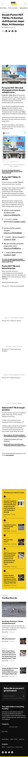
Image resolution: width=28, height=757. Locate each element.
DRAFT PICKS (14, 739)
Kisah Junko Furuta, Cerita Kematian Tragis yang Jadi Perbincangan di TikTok (15, 445)
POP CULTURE (12, 8)
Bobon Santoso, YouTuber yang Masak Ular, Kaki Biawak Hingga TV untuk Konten (15, 435)
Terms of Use (18, 747)
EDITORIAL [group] (3, 8)
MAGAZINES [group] (23, 8)
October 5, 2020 (19, 222)
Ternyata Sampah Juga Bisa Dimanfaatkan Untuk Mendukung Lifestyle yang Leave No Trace (13, 260)
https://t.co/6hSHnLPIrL (12, 215)
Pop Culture (5, 12)
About (3, 747)
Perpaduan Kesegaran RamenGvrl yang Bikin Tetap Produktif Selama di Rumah (12, 172)
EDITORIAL (5, 731)
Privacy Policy (10, 747)
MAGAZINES (5, 739)
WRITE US (21, 739)
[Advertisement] (14, 50)
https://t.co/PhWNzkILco (12, 248)
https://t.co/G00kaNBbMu (13, 233)
